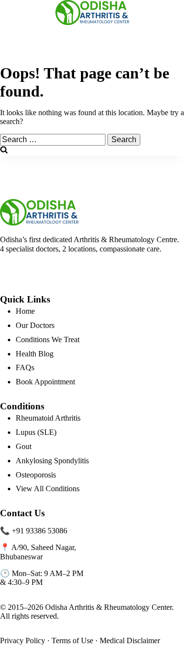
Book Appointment (45, 381)
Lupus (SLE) (36, 432)
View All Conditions (47, 488)
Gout (23, 446)
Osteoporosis (36, 475)
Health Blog (34, 354)
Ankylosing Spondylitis (52, 460)
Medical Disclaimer (130, 640)
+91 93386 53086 (39, 531)
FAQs (25, 367)
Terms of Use (72, 640)
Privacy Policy (22, 640)
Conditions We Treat (47, 339)
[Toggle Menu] (11, 12)
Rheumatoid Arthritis (48, 418)
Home (25, 311)
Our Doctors (35, 325)
